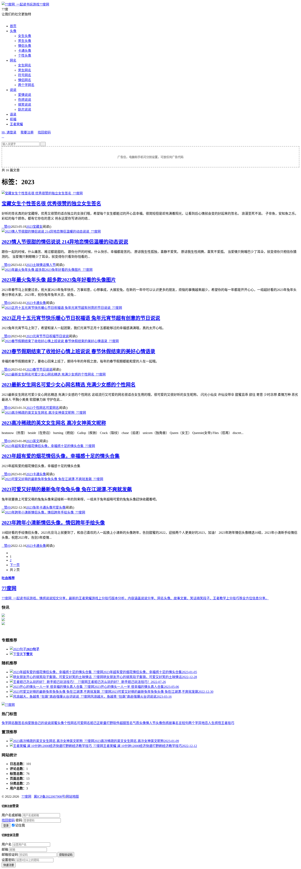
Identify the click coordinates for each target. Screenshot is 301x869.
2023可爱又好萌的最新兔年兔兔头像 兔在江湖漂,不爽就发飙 (67, 489)
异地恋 (203, 723)
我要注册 (27, 132)
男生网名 (24, 70)
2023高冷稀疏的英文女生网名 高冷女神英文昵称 (54, 423)
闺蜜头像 (57, 723)
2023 (29, 226)
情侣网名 (24, 80)
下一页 (15, 565)
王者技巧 (227, 723)
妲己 (93, 723)
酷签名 (20, 723)
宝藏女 (38, 226)
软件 (116, 723)
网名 (13, 60)
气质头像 (139, 723)
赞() (6, 226)
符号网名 (24, 75)
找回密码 (44, 132)
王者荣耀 (16, 124)
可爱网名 (52, 407)
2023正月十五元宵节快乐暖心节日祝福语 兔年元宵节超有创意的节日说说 (81, 318)
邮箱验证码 (10, 854)
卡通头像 (24, 50)
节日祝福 (49, 336)
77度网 (44, 4)
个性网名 (39, 407)
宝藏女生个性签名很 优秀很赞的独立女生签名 (51, 203)
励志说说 (24, 109)
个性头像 (24, 55)
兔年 (36, 507)
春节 (36, 369)
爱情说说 (24, 94)
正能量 (101, 723)
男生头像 (24, 41)
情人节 (51, 265)
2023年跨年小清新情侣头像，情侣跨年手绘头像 (53, 522)
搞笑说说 (24, 104)
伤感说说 (24, 99)
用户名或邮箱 (11, 815)
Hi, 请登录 (9, 132)
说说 (13, 90)
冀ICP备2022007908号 (49, 796)
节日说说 (62, 336)
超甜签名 (126, 723)
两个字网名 (26, 85)
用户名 (6, 844)
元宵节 (38, 336)
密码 (19, 820)
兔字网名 (8, 723)
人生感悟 (214, 723)
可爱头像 (59, 507)
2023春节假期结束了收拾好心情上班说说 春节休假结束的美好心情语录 (78, 351)
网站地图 (72, 796)
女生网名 (24, 65)
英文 (36, 441)
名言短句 (181, 723)
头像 (13, 31)
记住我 (20, 825)
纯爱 (28, 723)
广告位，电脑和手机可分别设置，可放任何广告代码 (150, 157)
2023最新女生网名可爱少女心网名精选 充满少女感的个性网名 (69, 384)
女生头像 (24, 36)
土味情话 (39, 265)
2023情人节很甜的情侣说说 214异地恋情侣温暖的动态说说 (65, 241)
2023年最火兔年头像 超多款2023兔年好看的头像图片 (59, 280)
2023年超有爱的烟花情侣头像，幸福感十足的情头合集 (61, 456)
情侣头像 (24, 45)
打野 (109, 723)
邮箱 (5, 849)
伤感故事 (168, 723)
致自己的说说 (41, 723)
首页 (13, 26)
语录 (13, 114)
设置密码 (8, 860)
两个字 (193, 723)
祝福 (13, 119)
